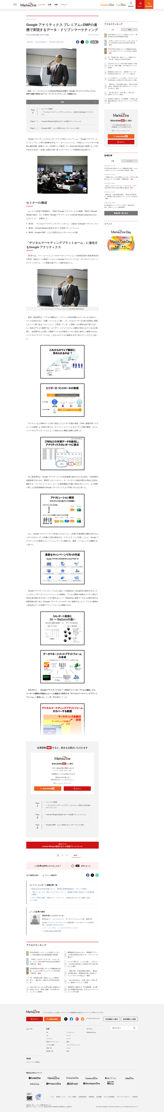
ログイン (78, 789)
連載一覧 (49, 1048)
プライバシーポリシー (123, 1097)
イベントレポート (41, 42)
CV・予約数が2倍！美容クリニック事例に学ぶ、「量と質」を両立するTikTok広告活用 (44, 980)
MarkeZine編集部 (31, 35)
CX (47, 1035)
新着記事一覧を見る (121, 213)
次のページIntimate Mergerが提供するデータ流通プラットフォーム (62, 845)
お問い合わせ (53, 925)
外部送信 (135, 1097)
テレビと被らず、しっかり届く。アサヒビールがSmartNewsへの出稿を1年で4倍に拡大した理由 (83, 963)
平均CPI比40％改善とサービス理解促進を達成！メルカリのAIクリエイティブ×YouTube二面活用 (45, 970)
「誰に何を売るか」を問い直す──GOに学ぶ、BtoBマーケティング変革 (82, 981)
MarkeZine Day (91, 1032)
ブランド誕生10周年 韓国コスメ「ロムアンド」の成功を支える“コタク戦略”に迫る (60, 897)
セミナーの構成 (47, 109)
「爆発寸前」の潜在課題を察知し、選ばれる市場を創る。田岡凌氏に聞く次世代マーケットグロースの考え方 (82, 973)
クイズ (68, 1038)
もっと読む (33, 900)
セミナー (30, 42)
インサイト (49, 1038)
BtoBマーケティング (52, 1042)
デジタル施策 (50, 1045)
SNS (67, 1051)
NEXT (75, 855)
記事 (49, 4)
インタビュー (70, 1032)
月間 (129, 30)
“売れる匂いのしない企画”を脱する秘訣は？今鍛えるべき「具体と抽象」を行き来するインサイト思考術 (45, 989)
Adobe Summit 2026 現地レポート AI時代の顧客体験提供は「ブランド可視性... (59, 889)
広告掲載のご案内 (111, 1019)
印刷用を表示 (34, 875)
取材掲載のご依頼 (129, 1019)
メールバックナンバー (64, 783)
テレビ (68, 1048)
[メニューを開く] (15, 4)
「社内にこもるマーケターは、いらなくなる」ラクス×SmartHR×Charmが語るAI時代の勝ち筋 (45, 961)
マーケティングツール (56, 42)
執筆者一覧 (49, 1051)
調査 (67, 1042)
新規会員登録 (48, 789)
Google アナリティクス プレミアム (54, 922)
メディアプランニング (73, 1045)
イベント (64, 4)
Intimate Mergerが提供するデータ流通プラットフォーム (61, 121)
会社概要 (99, 1097)
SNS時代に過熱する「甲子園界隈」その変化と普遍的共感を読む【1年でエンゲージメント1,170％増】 (83, 989)
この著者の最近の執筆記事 (51, 931)
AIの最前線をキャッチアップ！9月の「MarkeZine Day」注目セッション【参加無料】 (119, 206)
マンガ (68, 1035)
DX (47, 1032)
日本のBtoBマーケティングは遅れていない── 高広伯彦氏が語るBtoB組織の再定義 (45, 953)
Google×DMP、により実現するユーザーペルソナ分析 (60, 128)
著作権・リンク (61, 1097)
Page (32, 121)
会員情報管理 (82, 1097)
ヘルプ (52, 1097)
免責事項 (91, 1097)
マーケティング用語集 (33, 1062)
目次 (62, 102)
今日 (112, 30)
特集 (56, 4)
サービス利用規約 (109, 1097)
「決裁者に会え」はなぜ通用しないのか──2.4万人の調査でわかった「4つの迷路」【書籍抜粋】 (121, 178)
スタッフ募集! (72, 1097)
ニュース (41, 4)
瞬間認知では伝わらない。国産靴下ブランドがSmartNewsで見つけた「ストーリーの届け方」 (83, 954)
